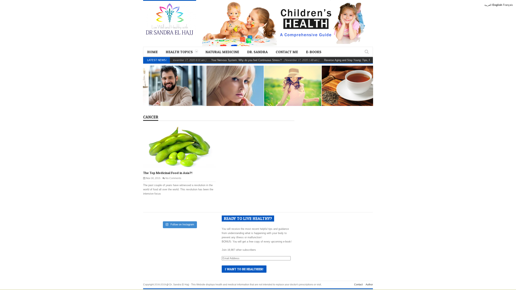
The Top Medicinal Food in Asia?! (167, 173)
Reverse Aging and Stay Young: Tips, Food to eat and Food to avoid (355, 60)
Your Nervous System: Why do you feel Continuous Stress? (238, 60)
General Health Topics (175, 83)
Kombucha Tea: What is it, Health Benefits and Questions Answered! (348, 93)
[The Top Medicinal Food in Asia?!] (182, 147)
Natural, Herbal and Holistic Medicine (229, 81)
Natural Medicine (222, 52)
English (497, 5)
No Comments (173, 178)
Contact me (287, 52)
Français (508, 5)
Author (369, 284)
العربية (488, 5)
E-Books (313, 52)
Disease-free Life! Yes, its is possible (288, 95)
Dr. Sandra (257, 52)
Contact (358, 284)
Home (152, 52)
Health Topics (179, 52)
